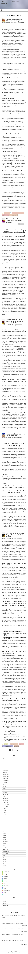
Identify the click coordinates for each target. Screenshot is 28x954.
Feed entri (4, 901)
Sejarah (5, 880)
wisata (5, 892)
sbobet (5, 878)
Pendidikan (6, 876)
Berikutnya (15, 750)
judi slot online (20, 348)
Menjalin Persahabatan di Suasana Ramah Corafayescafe (12, 934)
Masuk (4, 899)
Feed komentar (5, 903)
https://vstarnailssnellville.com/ (10, 496)
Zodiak (5, 894)
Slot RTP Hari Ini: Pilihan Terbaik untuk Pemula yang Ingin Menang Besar (12, 941)
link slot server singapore (19, 739)
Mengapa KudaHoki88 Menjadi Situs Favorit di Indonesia (12, 923)
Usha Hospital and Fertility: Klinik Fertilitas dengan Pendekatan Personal (13, 916)
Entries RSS (14, 950)
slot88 (5, 887)
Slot (4, 883)
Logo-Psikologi (17, 952)
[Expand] (1, 10)
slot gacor (17, 119)
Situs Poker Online (7, 881)
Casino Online (6, 871)
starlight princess (7, 888)
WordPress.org (5, 905)
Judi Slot (5, 874)
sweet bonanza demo (6, 681)
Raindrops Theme (11, 952)
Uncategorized (7, 890)
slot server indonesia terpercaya (13, 716)
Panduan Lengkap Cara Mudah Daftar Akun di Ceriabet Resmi (13, 928)
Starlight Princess (14, 552)
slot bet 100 (6, 885)
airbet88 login (10, 281)
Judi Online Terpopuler (8, 872)
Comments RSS (14, 951)
